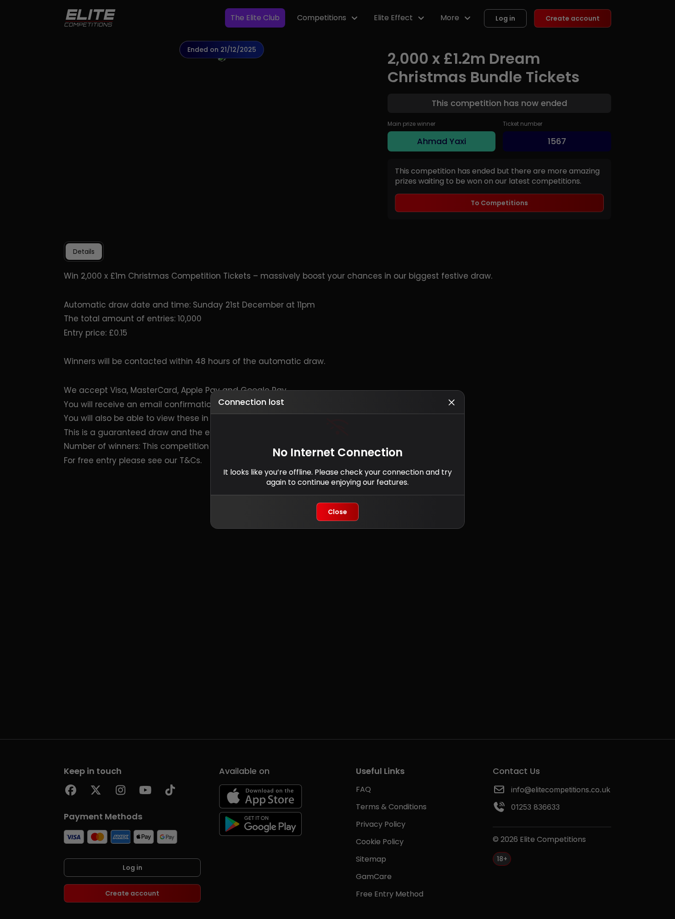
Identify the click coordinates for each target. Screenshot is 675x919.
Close (337, 511)
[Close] (451, 402)
